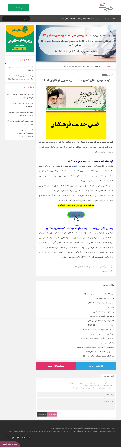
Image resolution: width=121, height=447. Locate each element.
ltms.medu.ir (58, 195)
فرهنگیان (105, 271)
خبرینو (96, 428)
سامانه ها (73, 18)
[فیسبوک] (29, 438)
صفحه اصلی (112, 18)
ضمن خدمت (77, 166)
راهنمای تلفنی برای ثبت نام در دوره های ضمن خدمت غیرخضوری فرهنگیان (20, 78)
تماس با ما (65, 18)
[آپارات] (7, 438)
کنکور (104, 18)
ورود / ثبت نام (18, 7)
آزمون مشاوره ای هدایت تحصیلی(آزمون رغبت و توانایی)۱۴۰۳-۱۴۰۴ (24, 133)
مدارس (98, 18)
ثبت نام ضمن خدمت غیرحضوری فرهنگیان (20, 69)
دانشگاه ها (90, 18)
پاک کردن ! (42, 414)
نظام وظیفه (82, 18)
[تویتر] (18, 438)
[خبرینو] (106, 13)
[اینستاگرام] (13, 438)
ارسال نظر (52, 414)
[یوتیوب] (24, 438)
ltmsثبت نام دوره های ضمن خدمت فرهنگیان (76, 205)
